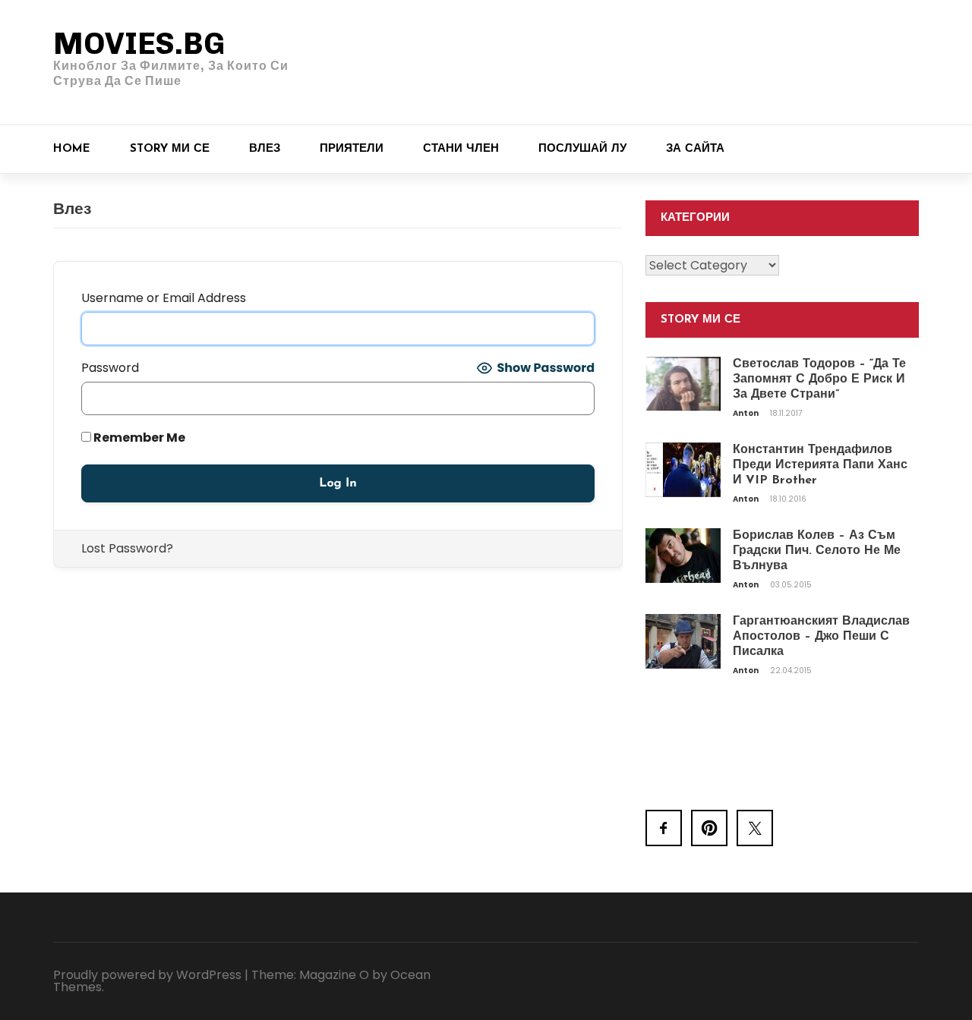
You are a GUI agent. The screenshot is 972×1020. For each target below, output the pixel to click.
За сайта (695, 149)
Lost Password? (127, 548)
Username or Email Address (163, 298)
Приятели (351, 149)
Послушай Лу (582, 149)
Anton (746, 413)
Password (110, 367)
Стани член (461, 149)
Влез (264, 149)
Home (71, 149)
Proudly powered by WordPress (147, 975)
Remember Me (138, 437)
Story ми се (170, 149)
